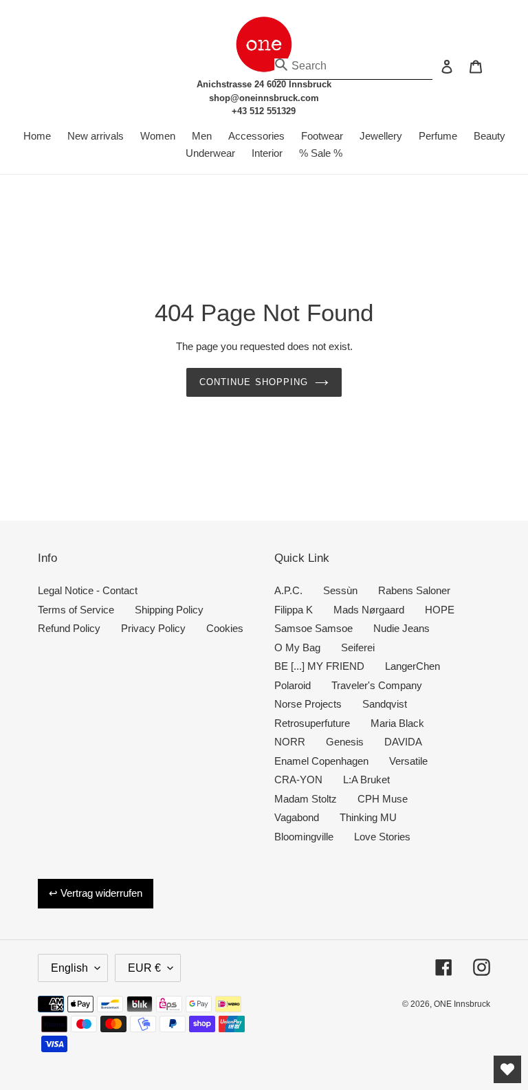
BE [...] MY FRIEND (319, 666)
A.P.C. (288, 590)
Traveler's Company (376, 685)
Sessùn (340, 590)
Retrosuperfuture (312, 723)
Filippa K (293, 609)
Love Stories (382, 836)
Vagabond (296, 817)
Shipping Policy (169, 609)
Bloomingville (303, 836)
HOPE (439, 609)
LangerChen (412, 666)
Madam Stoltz (305, 799)
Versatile (408, 761)
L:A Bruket (366, 779)
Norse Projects (308, 704)
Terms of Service (76, 609)
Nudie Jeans (401, 628)
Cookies (224, 628)
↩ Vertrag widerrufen (95, 893)
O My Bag (297, 647)
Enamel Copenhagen (321, 761)
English (69, 968)
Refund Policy (69, 628)
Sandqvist (384, 704)
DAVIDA (403, 742)
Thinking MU (368, 817)
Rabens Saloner (414, 590)
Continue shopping (253, 382)
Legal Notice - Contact (88, 590)
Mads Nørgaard (368, 609)
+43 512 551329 (264, 111)
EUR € (144, 968)
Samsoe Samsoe (313, 628)
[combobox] (353, 66)
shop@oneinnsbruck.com (264, 98)
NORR (289, 742)
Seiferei (358, 647)
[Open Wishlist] (507, 1069)
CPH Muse (383, 799)
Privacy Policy (153, 628)
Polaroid (292, 685)
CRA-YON (298, 779)
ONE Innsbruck (462, 1004)
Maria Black (397, 723)
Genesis (345, 742)
